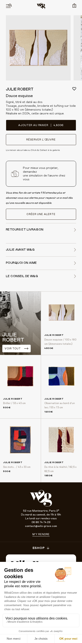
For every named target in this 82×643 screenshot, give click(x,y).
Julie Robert (19, 89)
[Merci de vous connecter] (74, 88)
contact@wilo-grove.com (41, 526)
